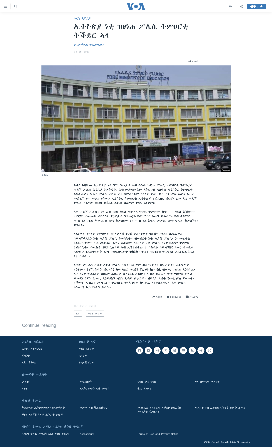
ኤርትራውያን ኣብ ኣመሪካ (94, 388)
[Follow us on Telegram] (200, 350)
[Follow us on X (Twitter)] (165, 350)
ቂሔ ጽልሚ (144, 388)
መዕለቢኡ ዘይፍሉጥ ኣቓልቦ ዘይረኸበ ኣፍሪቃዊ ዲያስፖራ (159, 409)
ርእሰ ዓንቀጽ (29, 362)
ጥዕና (24, 388)
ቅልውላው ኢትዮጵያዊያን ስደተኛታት (43, 407)
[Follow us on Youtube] (148, 350)
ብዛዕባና (26, 355)
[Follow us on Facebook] (139, 350)
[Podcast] (174, 350)
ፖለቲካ (26, 381)
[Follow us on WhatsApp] (209, 350)
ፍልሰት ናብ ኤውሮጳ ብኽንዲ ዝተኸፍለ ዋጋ (220, 407)
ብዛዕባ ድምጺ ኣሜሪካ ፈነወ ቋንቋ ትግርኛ (45, 434)
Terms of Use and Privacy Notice (157, 434)
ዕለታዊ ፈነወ (86, 362)
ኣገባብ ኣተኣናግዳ (32, 349)
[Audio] (241, 6)
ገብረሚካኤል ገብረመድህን (89, 44)
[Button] (193, 61)
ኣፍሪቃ (83, 355)
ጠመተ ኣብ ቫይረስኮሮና (94, 407)
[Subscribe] (183, 350)
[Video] (230, 6)
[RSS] (192, 350)
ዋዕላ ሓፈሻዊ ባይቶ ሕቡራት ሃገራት (42, 414)
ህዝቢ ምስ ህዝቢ (147, 381)
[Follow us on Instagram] (157, 350)
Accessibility (87, 434)
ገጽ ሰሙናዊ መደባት (207, 381)
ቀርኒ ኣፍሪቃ (82, 18)
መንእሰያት (86, 381)
